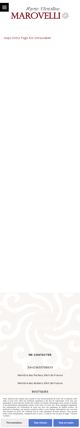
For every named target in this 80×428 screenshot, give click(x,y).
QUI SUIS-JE (40, 320)
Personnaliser (14, 422)
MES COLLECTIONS (40, 328)
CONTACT (40, 343)
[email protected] (40, 362)
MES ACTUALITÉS (40, 336)
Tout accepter (66, 422)
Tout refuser (40, 422)
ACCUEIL (40, 312)
